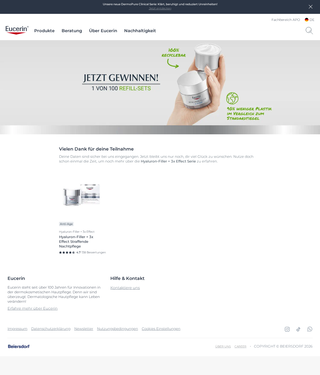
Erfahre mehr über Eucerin (32, 308)
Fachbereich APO (286, 20)
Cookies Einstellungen (161, 328)
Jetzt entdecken (160, 8)
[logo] (17, 30)
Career (240, 346)
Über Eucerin (103, 30)
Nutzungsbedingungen (117, 328)
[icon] (287, 329)
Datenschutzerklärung (51, 328)
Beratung (72, 30)
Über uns (223, 346)
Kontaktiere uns (125, 288)
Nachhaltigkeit (140, 30)
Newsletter (83, 328)
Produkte (44, 30)
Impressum (17, 328)
